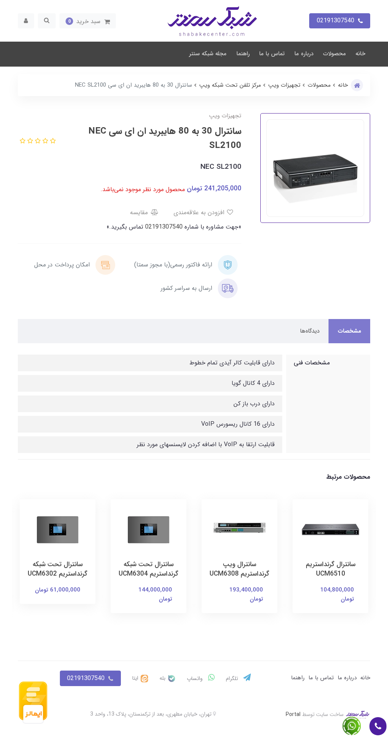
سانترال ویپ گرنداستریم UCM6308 (239, 569)
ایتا (136, 678)
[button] (87, 20)
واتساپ (195, 678)
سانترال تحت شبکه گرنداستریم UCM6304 (148, 569)
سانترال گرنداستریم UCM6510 (330, 569)
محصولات (334, 53)
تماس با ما (272, 53)
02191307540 (163, 227)
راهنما (243, 53)
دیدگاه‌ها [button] (309, 331)
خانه (360, 53)
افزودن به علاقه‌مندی (200, 212)
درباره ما (303, 53)
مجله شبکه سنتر (208, 53)
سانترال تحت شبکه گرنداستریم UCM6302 (58, 569)
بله (163, 678)
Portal (293, 714)
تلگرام (232, 678)
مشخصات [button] (349, 331)
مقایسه (140, 212)
